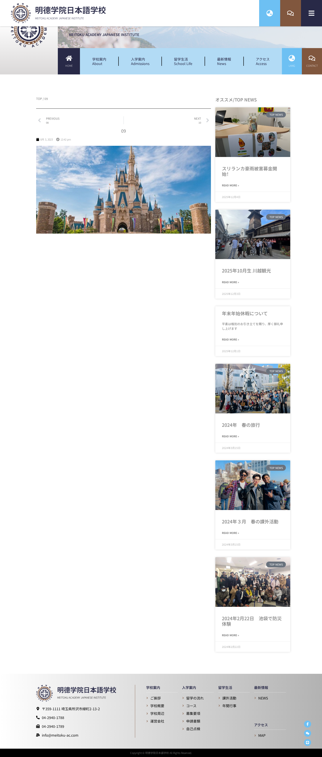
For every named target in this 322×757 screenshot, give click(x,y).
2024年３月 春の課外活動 (250, 521)
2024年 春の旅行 (241, 425)
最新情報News (224, 61)
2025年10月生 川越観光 (246, 270)
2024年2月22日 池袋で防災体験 (252, 621)
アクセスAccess (263, 61)
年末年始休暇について (245, 313)
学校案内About (99, 61)
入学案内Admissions (140, 61)
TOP (39, 98)
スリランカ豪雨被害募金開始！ (249, 171)
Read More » (230, 185)
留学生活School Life (183, 61)
